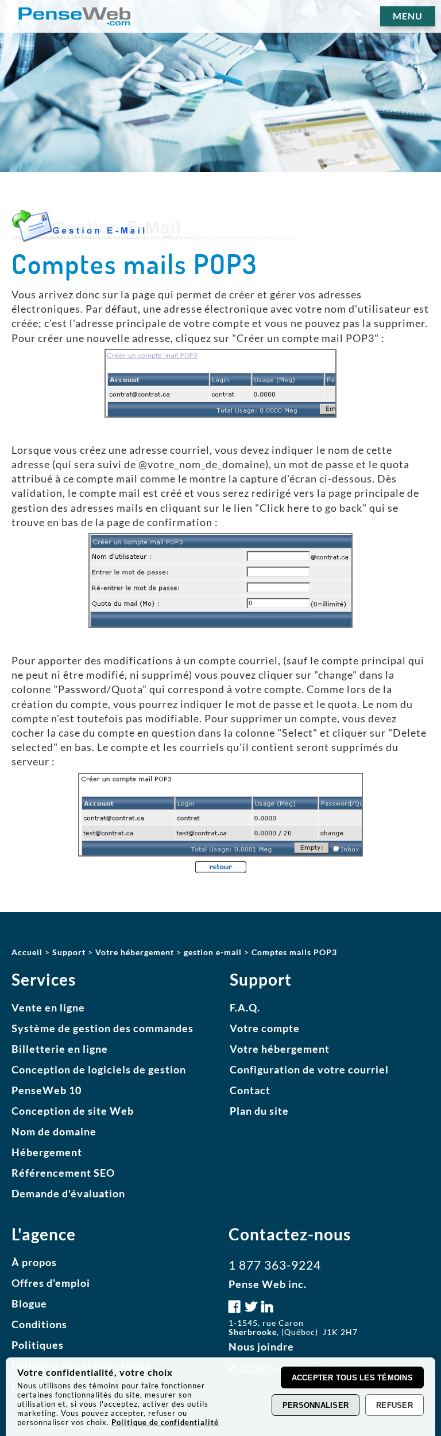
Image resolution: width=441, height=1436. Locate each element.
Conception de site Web (72, 1110)
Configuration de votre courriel (309, 1069)
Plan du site (259, 1110)
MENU (408, 15)
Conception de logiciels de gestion (98, 1069)
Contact (250, 1090)
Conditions (39, 1324)
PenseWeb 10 (46, 1090)
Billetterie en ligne (59, 1048)
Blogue (29, 1303)
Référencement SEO (63, 1172)
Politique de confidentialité (165, 1422)
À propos (34, 1262)
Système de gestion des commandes (102, 1028)
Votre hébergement (280, 1048)
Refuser (394, 1405)
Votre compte (265, 1028)
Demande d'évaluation (68, 1193)
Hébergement (46, 1152)
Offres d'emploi (50, 1283)
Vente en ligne (48, 1007)
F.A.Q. (245, 1007)
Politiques (37, 1344)
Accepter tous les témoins (352, 1377)
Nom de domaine (53, 1131)
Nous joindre (261, 1346)
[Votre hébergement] (220, 868)
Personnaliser (316, 1405)
